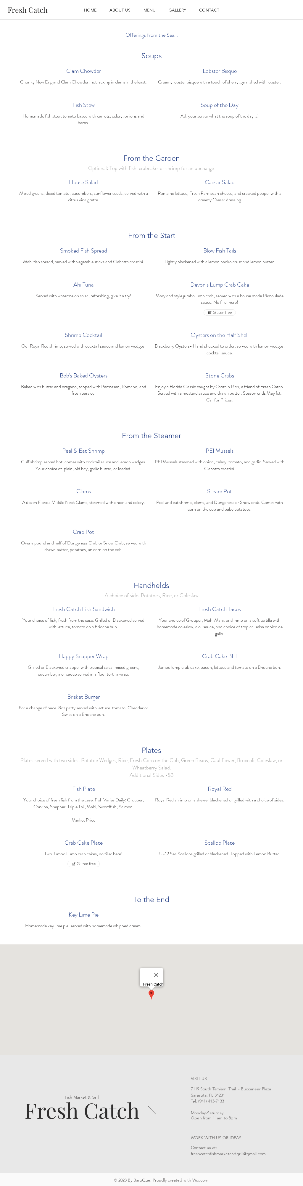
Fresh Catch (82, 1110)
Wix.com (200, 1180)
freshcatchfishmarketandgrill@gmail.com (228, 1153)
